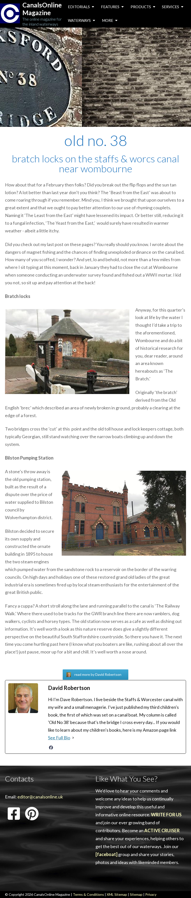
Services (171, 6)
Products (141, 6)
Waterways (80, 20)
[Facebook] (51, 748)
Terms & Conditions (88, 894)
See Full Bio (59, 737)
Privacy (150, 894)
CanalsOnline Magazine (42, 9)
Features (110, 6)
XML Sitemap (117, 894)
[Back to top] (179, 886)
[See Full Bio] (73, 738)
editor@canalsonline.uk (40, 796)
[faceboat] (106, 854)
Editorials (79, 6)
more (108, 20)
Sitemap (136, 894)
